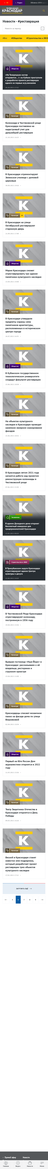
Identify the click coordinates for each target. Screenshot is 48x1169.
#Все (5, 38)
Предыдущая (6, 900)
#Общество (16, 38)
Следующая (42, 900)
